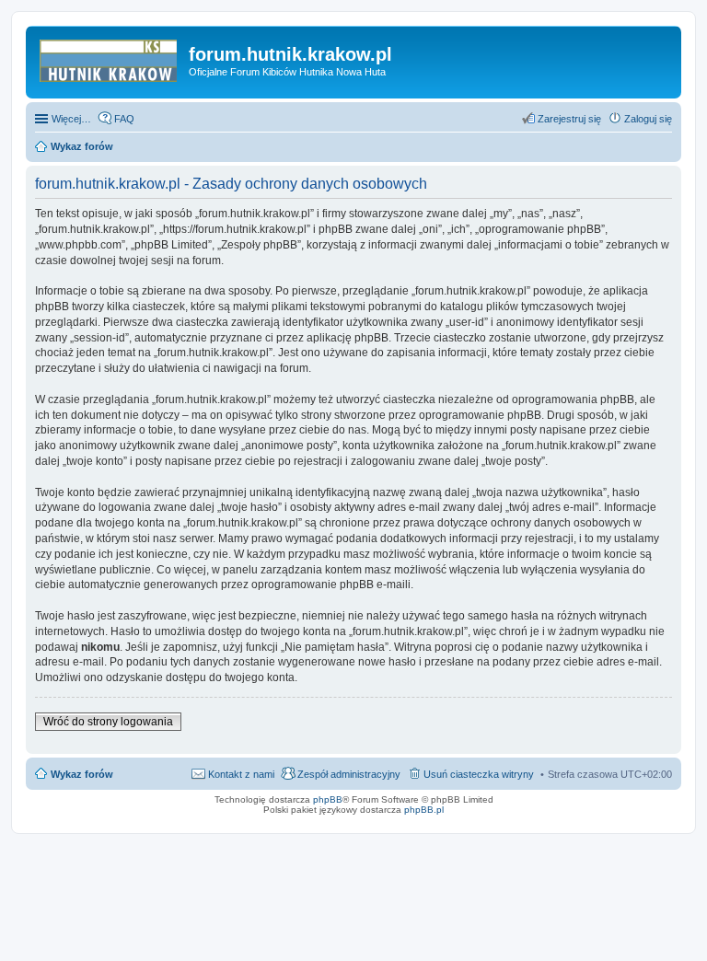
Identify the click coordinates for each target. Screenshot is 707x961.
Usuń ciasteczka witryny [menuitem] (478, 774)
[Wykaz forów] (109, 59)
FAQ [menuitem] (124, 118)
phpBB (327, 799)
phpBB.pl (424, 810)
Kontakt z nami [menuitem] (241, 774)
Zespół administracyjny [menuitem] (348, 774)
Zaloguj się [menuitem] (648, 118)
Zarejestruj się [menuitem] (569, 118)
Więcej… (71, 118)
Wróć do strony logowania (108, 721)
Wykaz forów (82, 774)
